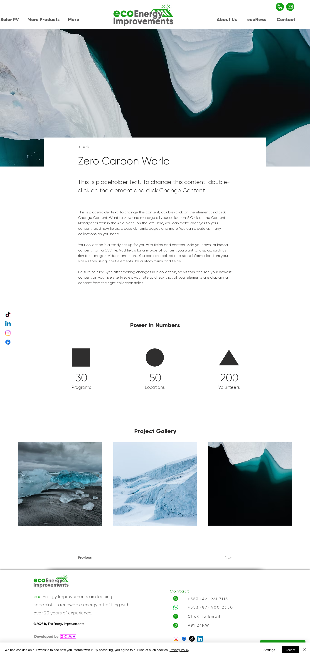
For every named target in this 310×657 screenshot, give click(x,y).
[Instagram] (8, 333)
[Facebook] (8, 342)
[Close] (304, 649)
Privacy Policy (179, 649)
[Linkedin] (8, 324)
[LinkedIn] (200, 639)
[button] (44, 19)
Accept (290, 649)
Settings (269, 649)
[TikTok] (8, 315)
